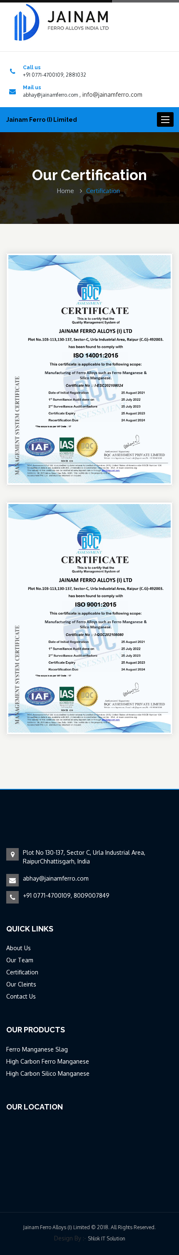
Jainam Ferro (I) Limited (41, 119)
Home (65, 191)
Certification (22, 972)
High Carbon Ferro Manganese (47, 1061)
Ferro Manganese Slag (37, 1049)
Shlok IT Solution (106, 1238)
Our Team (19, 960)
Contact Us (21, 996)
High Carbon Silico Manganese (48, 1073)
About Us (18, 947)
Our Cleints (21, 984)
